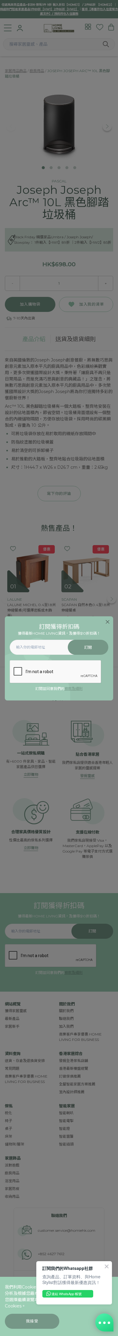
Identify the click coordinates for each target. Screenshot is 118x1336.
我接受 (32, 1321)
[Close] (108, 622)
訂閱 (88, 647)
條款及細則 (73, 688)
